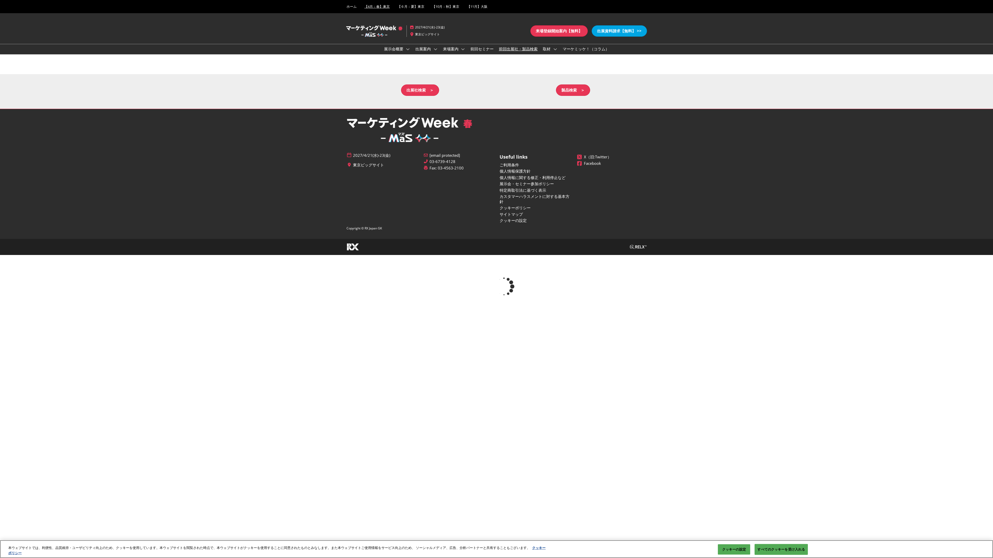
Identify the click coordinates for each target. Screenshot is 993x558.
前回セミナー (482, 48)
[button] (559, 31)
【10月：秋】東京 (445, 6)
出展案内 (423, 48)
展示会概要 (394, 48)
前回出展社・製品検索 (518, 48)
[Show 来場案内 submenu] (463, 49)
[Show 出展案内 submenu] (435, 49)
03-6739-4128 (442, 161)
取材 (547, 48)
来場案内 (451, 48)
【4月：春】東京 (377, 6)
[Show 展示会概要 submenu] (408, 49)
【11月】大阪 (477, 6)
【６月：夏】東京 (410, 6)
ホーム (352, 6)
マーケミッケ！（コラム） (586, 48)
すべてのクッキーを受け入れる (781, 549)
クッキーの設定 (734, 549)
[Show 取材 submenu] (555, 49)
